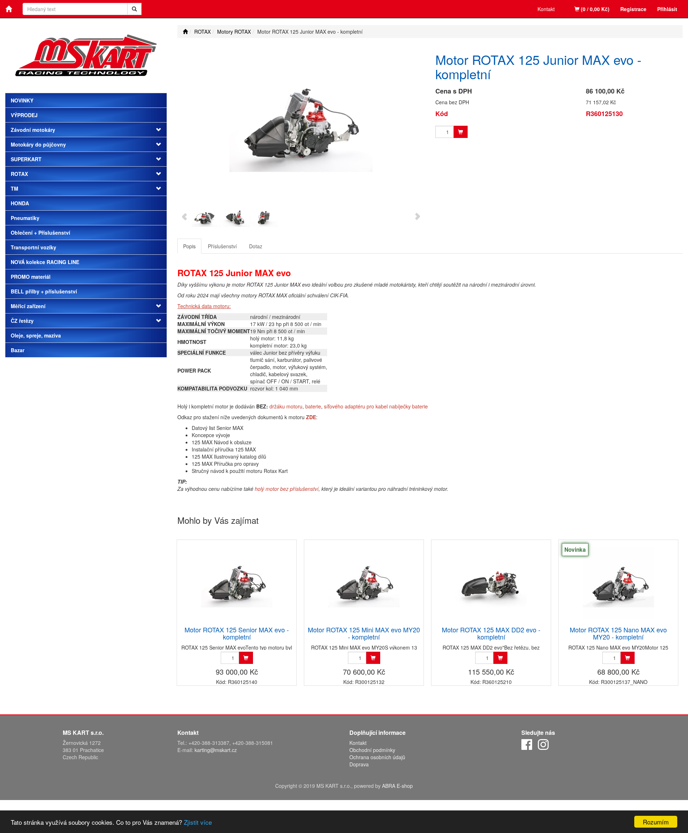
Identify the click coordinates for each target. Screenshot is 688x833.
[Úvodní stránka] (185, 31)
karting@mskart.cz (216, 749)
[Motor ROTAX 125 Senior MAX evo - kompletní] (237, 583)
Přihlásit (667, 9)
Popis (189, 246)
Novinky (22, 100)
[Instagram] (543, 743)
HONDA (20, 203)
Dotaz (255, 246)
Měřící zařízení (28, 306)
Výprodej (24, 115)
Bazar (17, 350)
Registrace (633, 9)
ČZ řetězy (22, 320)
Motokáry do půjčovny (38, 144)
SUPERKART (26, 159)
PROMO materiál (31, 276)
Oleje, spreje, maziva (36, 335)
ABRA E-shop (397, 785)
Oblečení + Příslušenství (40, 232)
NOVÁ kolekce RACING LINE (45, 261)
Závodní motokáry (33, 129)
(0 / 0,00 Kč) (594, 9)
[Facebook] (526, 743)
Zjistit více (198, 822)
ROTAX (19, 173)
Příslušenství (222, 246)
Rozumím (656, 821)
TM (14, 188)
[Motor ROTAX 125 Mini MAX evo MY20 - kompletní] (364, 583)
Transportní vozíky (33, 247)
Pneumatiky (25, 217)
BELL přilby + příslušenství (44, 291)
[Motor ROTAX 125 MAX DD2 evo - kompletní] (491, 583)
